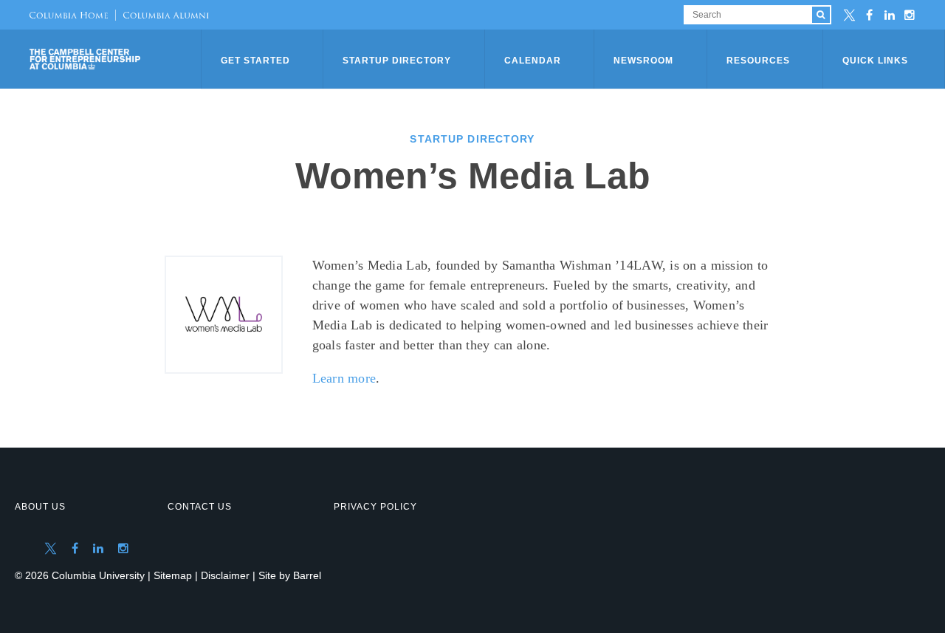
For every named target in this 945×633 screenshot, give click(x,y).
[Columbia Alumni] (162, 15)
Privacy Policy (375, 506)
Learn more (344, 378)
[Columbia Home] (69, 15)
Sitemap (173, 575)
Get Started (255, 60)
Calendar (532, 60)
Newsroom (643, 60)
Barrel (307, 575)
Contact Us (200, 506)
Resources (758, 60)
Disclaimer (225, 575)
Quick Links (875, 60)
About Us (40, 506)
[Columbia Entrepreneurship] (117, 59)
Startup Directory (397, 60)
